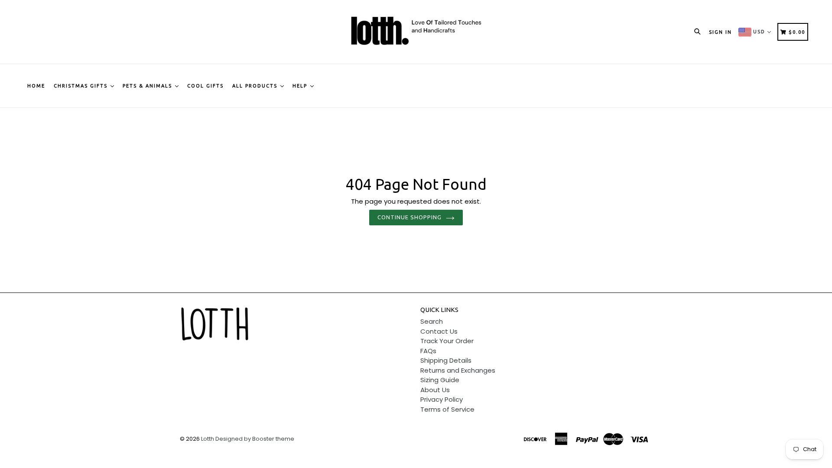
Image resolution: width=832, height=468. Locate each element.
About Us (435, 389)
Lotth (207, 439)
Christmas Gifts (82, 85)
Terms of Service (447, 409)
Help (300, 85)
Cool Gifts (205, 85)
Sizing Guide (439, 379)
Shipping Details (445, 360)
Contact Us (439, 331)
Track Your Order (447, 340)
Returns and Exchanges (457, 370)
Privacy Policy (441, 399)
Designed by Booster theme (254, 439)
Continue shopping (409, 217)
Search (431, 321)
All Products (256, 85)
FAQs (428, 350)
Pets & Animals (148, 85)
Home (36, 85)
